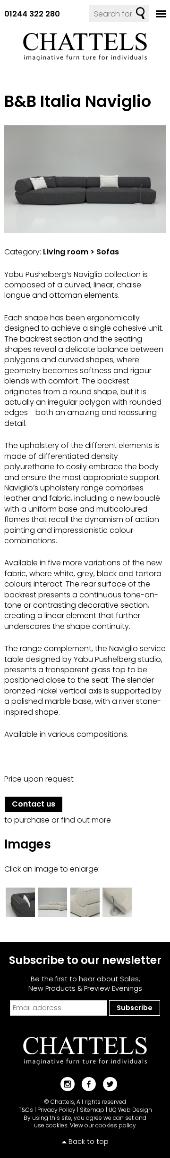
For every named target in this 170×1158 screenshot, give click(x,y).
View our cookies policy (103, 1125)
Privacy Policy (56, 1110)
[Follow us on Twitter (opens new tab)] (106, 1083)
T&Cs (25, 1110)
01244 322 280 (32, 13)
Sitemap (92, 1110)
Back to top (88, 1141)
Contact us (33, 804)
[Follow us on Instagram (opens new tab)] (64, 1083)
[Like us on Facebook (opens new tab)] (85, 1083)
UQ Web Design (130, 1110)
